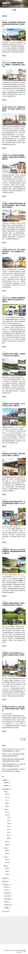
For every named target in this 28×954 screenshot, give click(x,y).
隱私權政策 (19, 952)
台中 (6, 797)
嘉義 (6, 850)
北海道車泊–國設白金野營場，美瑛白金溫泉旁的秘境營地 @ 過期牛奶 (13, 604)
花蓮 (6, 874)
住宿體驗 (4, 780)
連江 (6, 862)
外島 (5, 857)
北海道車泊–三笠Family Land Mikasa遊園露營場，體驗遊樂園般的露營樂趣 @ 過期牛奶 (13, 551)
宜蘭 (6, 871)
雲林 (6, 806)
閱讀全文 (4, 55)
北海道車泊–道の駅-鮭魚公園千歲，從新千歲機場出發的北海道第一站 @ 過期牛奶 (13, 503)
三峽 (8, 817)
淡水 (8, 829)
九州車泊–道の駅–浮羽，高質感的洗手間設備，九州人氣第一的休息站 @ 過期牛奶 (13, 109)
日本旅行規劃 (7, 899)
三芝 (8, 820)
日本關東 (6, 908)
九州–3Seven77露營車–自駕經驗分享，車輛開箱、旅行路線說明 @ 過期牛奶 (13, 64)
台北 (6, 812)
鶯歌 (8, 838)
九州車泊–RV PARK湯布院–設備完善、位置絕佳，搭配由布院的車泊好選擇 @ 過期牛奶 (14, 157)
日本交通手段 (7, 893)
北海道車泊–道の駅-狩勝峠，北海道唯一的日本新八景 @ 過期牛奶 (13, 355)
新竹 (6, 841)
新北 (6, 815)
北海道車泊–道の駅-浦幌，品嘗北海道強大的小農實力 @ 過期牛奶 (13, 454)
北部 (5, 809)
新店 (8, 826)
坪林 (8, 823)
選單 (15, 10)
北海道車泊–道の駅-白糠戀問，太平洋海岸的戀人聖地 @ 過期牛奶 (13, 405)
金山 (8, 835)
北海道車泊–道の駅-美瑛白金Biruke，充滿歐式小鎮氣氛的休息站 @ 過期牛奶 (13, 655)
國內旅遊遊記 (5, 789)
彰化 (6, 800)
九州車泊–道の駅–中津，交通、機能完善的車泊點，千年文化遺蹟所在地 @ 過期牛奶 (13, 251)
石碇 (8, 832)
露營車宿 (6, 782)
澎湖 (6, 859)
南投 (6, 794)
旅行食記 (4, 881)
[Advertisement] (14, 930)
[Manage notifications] (25, 951)
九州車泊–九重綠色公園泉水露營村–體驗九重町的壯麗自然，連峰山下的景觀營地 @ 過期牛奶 (13, 205)
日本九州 (6, 890)
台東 (6, 868)
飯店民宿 (6, 785)
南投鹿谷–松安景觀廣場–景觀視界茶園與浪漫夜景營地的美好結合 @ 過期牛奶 (13, 24)
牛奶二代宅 (5, 911)
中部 (5, 791)
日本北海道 (6, 896)
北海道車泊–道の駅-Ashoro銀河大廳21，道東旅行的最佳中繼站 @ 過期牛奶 (13, 709)
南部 (5, 848)
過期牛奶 (6, 2)
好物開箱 (4, 878)
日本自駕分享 (7, 905)
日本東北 (6, 902)
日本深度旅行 (5, 884)
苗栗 (6, 803)
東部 (5, 866)
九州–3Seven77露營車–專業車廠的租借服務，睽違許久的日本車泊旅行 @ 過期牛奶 (13, 300)
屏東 (6, 853)
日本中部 (6, 887)
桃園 (6, 844)
